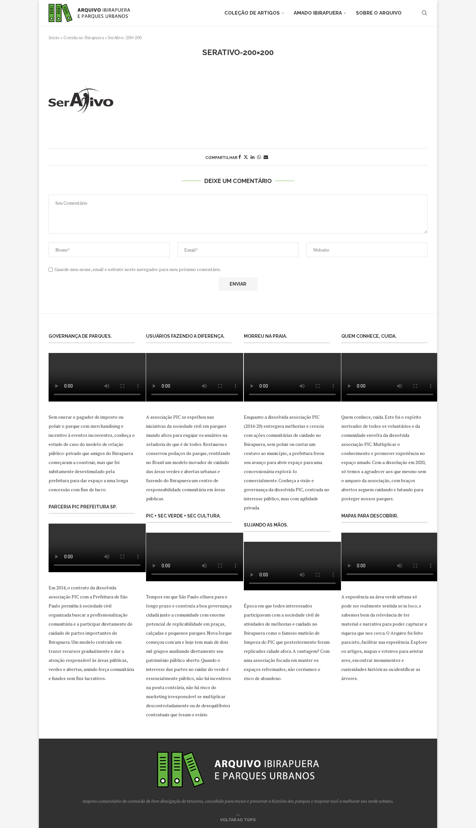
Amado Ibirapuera (318, 13)
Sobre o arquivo (379, 13)
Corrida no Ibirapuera (83, 37)
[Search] (424, 13)
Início (54, 37)
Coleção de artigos (252, 13)
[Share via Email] (266, 157)
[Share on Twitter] (246, 157)
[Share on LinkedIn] (253, 157)
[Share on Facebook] (239, 157)
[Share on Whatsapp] (259, 157)
